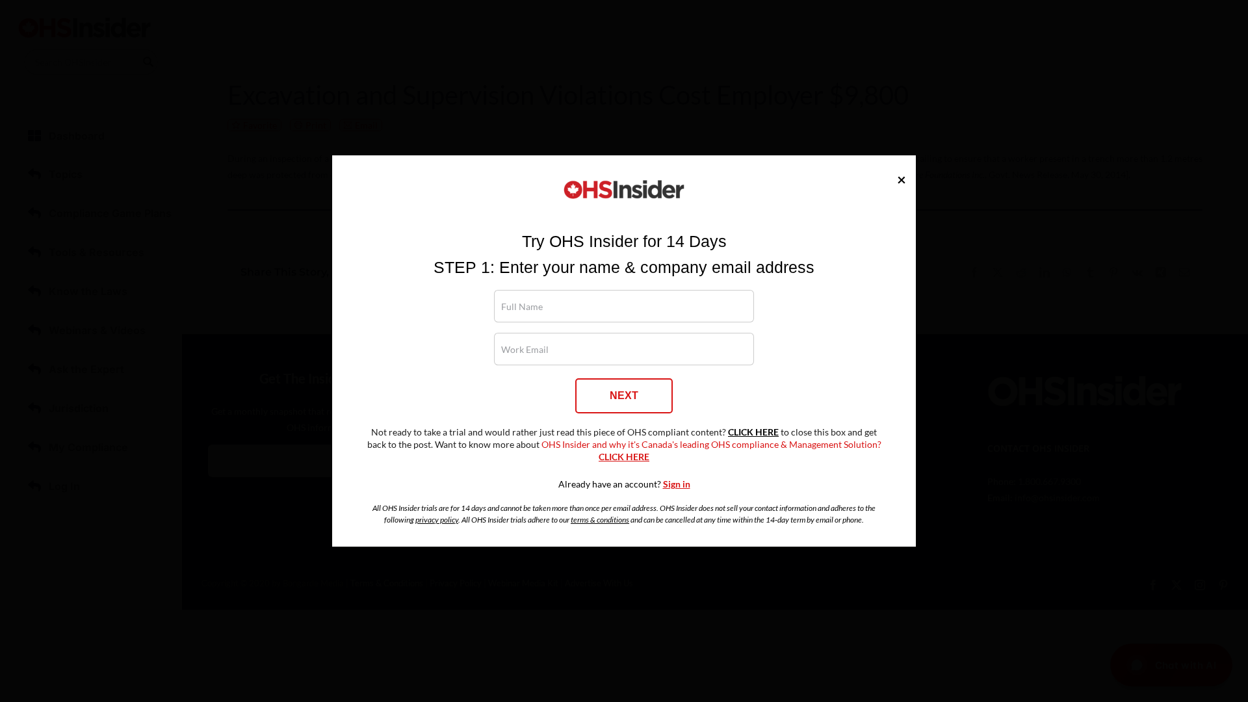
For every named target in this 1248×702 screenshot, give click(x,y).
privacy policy (436, 520)
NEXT (624, 395)
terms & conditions (600, 520)
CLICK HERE (753, 432)
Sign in (676, 484)
